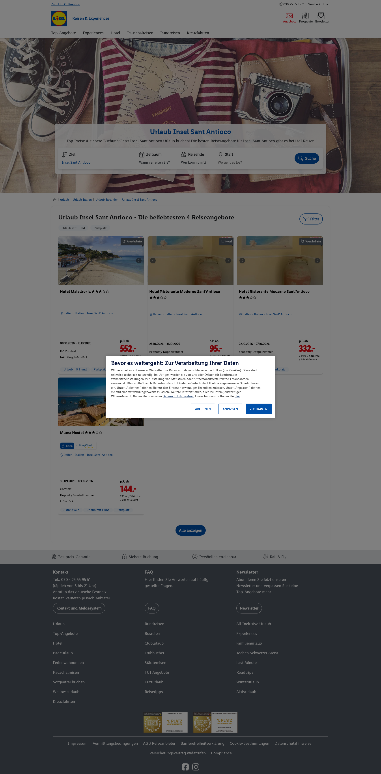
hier (237, 396)
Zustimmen (258, 409)
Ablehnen (203, 409)
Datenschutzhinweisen (178, 396)
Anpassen (230, 409)
